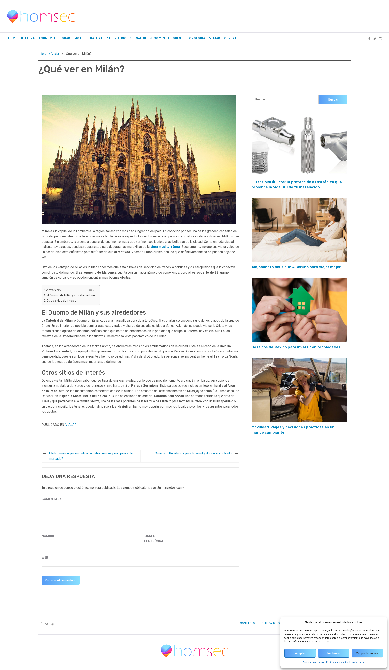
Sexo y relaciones (165, 38)
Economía (47, 38)
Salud (141, 38)
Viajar (214, 38)
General (231, 38)
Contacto (247, 623)
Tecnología (195, 38)
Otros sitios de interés (61, 300)
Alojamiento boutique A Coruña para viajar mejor (296, 267)
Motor (80, 38)
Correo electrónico (152, 538)
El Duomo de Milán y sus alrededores (71, 295)
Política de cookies (313, 662)
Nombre (48, 536)
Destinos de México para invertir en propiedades (296, 347)
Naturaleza (100, 38)
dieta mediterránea (165, 247)
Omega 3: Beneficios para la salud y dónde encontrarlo (193, 453)
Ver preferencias (367, 653)
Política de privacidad (338, 662)
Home (12, 38)
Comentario (53, 499)
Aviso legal (358, 662)
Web (45, 557)
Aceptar (300, 653)
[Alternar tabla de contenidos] (92, 290)
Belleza (28, 38)
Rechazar (333, 653)
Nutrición (123, 38)
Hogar (65, 38)
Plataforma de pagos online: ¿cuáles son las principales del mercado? (91, 456)
